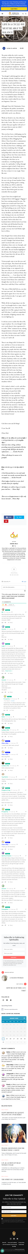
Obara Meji (14, 543)
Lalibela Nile (5, 730)
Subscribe (13, 957)
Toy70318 (5, 777)
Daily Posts (5, 19)
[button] (2, 14)
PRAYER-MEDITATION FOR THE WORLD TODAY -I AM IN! (13, 1149)
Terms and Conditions (12, 1242)
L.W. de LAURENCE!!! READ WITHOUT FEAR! (11, 1164)
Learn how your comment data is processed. (13, 597)
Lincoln (4, 680)
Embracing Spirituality (19, 1249)
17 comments (15, 38)
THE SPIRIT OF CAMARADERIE (13, 1179)
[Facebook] (7, 1000)
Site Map (14, 1246)
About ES (4, 1242)
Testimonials (21, 1244)
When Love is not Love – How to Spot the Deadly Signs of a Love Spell (14, 1054)
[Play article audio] (4, 48)
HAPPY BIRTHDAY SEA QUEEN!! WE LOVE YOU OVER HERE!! (13, 1114)
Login (24, 581)
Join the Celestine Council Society (10, 1244)
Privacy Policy (21, 1242)
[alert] (14, 1009)
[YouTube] (10, 1000)
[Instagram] (3, 1000)
